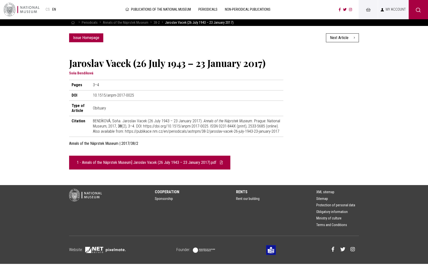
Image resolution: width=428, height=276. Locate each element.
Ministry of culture (329, 218)
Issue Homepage (86, 37)
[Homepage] (73, 23)
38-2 (157, 23)
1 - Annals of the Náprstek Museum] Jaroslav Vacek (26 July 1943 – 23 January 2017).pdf (147, 162)
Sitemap (322, 199)
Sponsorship (164, 199)
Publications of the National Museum (161, 9)
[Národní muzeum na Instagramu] (350, 9)
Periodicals (90, 23)
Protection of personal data (335, 205)
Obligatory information (332, 212)
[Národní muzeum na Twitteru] (345, 9)
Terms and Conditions (331, 225)
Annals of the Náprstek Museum (125, 23)
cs (48, 9)
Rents (241, 192)
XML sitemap (325, 192)
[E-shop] (368, 9)
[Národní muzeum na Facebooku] (340, 9)
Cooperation (167, 192)
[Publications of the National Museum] (21, 9)
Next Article (339, 37)
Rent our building (248, 199)
